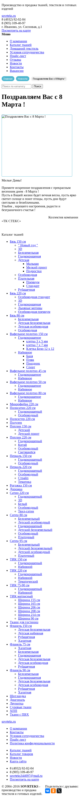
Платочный (26, 537)
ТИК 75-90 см (19, 585)
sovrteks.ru (9, 15)
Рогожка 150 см (21, 485)
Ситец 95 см (18, 541)
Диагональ (17, 699)
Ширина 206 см (29, 607)
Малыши (32, 263)
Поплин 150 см (20, 426)
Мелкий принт (36, 267)
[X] (59, 790)
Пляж (30, 360)
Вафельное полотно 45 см (28, 371)
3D (20, 249)
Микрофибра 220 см (24, 404)
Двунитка (16, 703)
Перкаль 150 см (21, 456)
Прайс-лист (18, 56)
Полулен (16, 422)
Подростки (34, 271)
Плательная (26, 278)
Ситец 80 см (18, 515)
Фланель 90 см (20, 670)
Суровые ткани (20, 707)
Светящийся (26, 452)
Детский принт (28, 433)
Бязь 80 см (17, 315)
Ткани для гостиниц (24, 622)
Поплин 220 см (20, 437)
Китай (22, 445)
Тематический (28, 581)
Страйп (23, 478)
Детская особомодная (33, 326)
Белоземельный (29, 518)
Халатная (24, 640)
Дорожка (16, 489)
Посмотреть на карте (16, 30)
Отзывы (15, 59)
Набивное (25, 352)
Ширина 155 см (29, 600)
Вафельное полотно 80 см (28, 393)
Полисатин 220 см (22, 408)
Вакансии (17, 70)
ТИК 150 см (18, 559)
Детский (24, 430)
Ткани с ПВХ (19, 714)
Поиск (37, 86)
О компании (18, 41)
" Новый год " (28, 245)
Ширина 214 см (29, 614)
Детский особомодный (34, 522)
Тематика (24, 481)
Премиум (32, 282)
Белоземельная (28, 252)
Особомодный (28, 415)
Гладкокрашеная (29, 256)
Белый (22, 504)
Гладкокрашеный (30, 411)
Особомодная (27, 275)
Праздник (33, 363)
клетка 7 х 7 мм (37, 345)
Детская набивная (30, 633)
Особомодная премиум (34, 311)
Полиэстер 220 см (22, 419)
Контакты (17, 67)
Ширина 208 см (29, 611)
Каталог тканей (21, 45)
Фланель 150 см (21, 626)
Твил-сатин (26, 511)
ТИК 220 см (18, 570)
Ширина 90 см (28, 618)
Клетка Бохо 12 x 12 (40, 348)
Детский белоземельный (35, 530)
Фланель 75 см (20, 644)
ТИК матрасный (21, 596)
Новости (16, 63)
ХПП (13, 711)
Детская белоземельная (34, 323)
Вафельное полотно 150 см (29, 334)
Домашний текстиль (24, 48)
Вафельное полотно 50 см (28, 382)
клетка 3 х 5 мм (37, 341)
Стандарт (32, 286)
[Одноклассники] (53, 790)
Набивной (25, 566)
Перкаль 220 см (21, 467)
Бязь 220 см (18, 293)
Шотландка (18, 696)
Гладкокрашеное (29, 337)
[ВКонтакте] (47, 790)
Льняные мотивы (30, 308)
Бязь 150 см (18, 241)
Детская (23, 260)
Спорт (30, 367)
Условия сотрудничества (27, 52)
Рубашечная (26, 289)
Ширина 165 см (29, 603)
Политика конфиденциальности (32, 743)
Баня (29, 356)
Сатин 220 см (19, 493)
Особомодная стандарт (34, 297)
